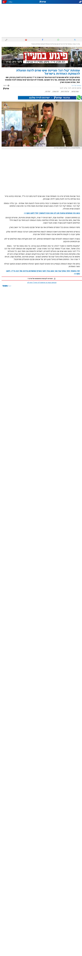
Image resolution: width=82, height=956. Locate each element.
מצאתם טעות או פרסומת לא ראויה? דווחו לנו (40, 282)
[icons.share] (3, 1)
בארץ (72, 44)
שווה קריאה (73, 91)
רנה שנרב (54, 91)
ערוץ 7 (76, 44)
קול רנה (46, 91)
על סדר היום (63, 91)
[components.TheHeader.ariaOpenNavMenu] (69, 2)
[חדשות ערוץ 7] (41, 2)
